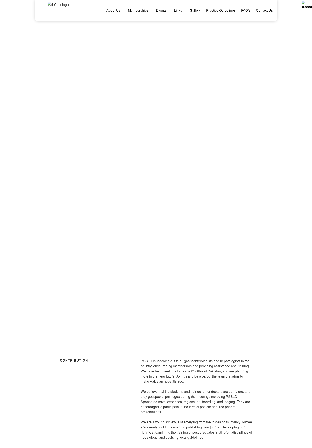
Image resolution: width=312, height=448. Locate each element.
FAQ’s (245, 10)
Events (161, 10)
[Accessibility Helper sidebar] (307, 5)
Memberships (138, 10)
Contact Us (264, 10)
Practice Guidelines (221, 10)
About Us (113, 10)
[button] (114, 10)
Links (178, 10)
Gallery (195, 10)
